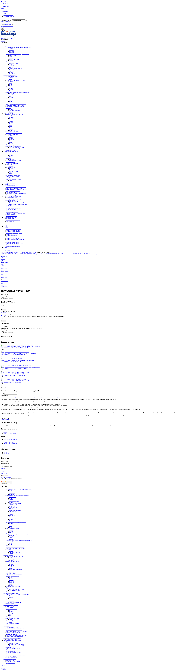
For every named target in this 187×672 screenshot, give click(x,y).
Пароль (2, 24)
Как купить (6, 225)
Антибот (3, 27)
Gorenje (11, 72)
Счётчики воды (10, 218)
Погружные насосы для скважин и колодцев (17, 92)
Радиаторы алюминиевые (12, 176)
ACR (10, 83)
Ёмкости (8, 158)
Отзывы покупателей (9, 442)
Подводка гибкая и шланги (13, 191)
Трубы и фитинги (8, 184)
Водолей (11, 93)
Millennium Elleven (13, 201)
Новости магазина (8, 440)
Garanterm (11, 52)
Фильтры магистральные (12, 119)
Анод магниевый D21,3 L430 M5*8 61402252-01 (13, 375)
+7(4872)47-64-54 (5, 3)
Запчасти (8, 108)
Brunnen (11, 122)
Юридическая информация (10, 439)
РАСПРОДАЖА (13, 73)
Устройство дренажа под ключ (14, 233)
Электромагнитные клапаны (13, 208)
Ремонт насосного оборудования (14, 243)
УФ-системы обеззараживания (14, 133)
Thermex (11, 50)
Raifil (10, 126)
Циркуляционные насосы (12, 87)
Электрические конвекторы (13, 175)
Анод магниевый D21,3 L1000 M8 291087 (11, 382)
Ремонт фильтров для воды (13, 246)
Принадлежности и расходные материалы (16, 193)
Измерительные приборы (10, 217)
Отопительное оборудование (11, 163)
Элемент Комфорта (14, 59)
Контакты (6, 248)
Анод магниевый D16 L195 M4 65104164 (11, 361)
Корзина (3, 41)
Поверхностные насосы (12, 76)
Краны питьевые (10, 150)
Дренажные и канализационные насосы (16, 80)
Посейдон (11, 139)
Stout (10, 156)
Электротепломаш (13, 171)
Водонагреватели (8, 46)
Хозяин (11, 89)
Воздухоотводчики (11, 214)
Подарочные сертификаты (10, 443)
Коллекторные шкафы (11, 197)
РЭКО (10, 173)
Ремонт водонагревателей (12, 242)
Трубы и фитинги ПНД (12, 185)
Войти (2, 21)
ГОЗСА (11, 67)
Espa (10, 79)
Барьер (11, 118)
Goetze (11, 121)
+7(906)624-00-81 (5, 6)
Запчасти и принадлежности (13, 61)
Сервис (5, 240)
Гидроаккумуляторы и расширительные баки (17, 152)
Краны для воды (10, 200)
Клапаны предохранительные (13, 210)
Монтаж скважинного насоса (13, 229)
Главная (3, 252)
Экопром (11, 159)
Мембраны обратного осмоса (13, 144)
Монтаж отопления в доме (13, 238)
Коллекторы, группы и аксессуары (12, 196)
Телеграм (3, 419)
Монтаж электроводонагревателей (15, 239)
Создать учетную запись (7, 26)
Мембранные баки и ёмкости (11, 151)
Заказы (5, 13)
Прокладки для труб (11, 192)
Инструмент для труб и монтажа (14, 195)
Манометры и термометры (13, 220)
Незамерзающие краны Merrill (16, 202)
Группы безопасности (11, 216)
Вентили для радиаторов (12, 181)
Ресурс (11, 170)
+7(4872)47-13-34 (4, 471)
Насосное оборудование (9, 75)
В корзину (3, 309)
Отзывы (6, 247)
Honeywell (11, 123)
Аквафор (11, 117)
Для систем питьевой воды (16, 148)
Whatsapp (7, 419)
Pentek (10, 137)
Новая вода (12, 130)
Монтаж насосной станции (13, 231)
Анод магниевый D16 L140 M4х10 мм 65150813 (13, 354)
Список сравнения (8, 15)
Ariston (11, 48)
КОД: (2, 294)
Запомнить (4, 30)
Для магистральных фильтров (16, 147)
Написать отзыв (5, 338)
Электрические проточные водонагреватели (17, 54)
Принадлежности (10, 183)
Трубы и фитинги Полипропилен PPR (16, 187)
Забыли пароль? (8, 24)
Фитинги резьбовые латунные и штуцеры (16, 189)
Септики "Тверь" (10, 162)
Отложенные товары (9, 16)
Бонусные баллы (8, 444)
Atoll (10, 116)
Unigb (10, 154)
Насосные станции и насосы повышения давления (19, 98)
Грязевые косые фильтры (15, 127)
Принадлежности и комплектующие (15, 106)
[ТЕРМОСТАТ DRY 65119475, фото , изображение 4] (87, 254)
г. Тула (2, 8)
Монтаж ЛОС (9, 234)
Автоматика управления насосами (15, 105)
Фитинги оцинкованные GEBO (14, 188)
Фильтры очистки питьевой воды (14, 114)
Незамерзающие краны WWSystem (18, 204)
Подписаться (4, 395)
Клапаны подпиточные (12, 212)
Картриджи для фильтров (12, 134)
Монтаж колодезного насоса (13, 230)
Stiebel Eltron (12, 55)
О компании (7, 250)
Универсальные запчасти (15, 68)
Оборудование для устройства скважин (16, 104)
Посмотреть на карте (6, 477)
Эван (10, 172)
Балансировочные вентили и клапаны (15, 213)
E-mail (2, 23)
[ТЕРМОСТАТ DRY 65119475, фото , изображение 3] (60, 254)
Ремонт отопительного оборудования (15, 244)
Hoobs (10, 84)
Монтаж (6, 227)
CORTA (11, 85)
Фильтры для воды (8, 113)
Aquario (11, 77)
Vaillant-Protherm (13, 69)
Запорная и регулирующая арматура (12, 198)
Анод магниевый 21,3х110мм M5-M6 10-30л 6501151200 (15, 347)
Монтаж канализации (11, 237)
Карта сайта (6, 446)
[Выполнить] (26, 20)
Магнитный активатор (12, 131)
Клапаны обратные (11, 209)
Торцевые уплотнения (14, 110)
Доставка (6, 226)
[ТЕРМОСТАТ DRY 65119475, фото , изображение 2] (33, 254)
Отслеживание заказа (6, 20)
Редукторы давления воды (13, 206)
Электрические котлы (11, 167)
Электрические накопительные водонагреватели (18, 47)
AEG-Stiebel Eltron (13, 63)
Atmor (10, 56)
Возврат (6, 455)
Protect (11, 90)
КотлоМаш (12, 51)
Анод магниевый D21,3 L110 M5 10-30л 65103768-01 (14, 368)
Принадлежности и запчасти (13, 146)
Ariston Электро (13, 65)
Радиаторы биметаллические (13, 179)
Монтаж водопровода (11, 235)
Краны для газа (10, 205)
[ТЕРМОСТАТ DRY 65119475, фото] (10, 254)
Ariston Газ (12, 64)
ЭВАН (11, 60)
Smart (10, 177)
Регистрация (7, 21)
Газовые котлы (10, 164)
